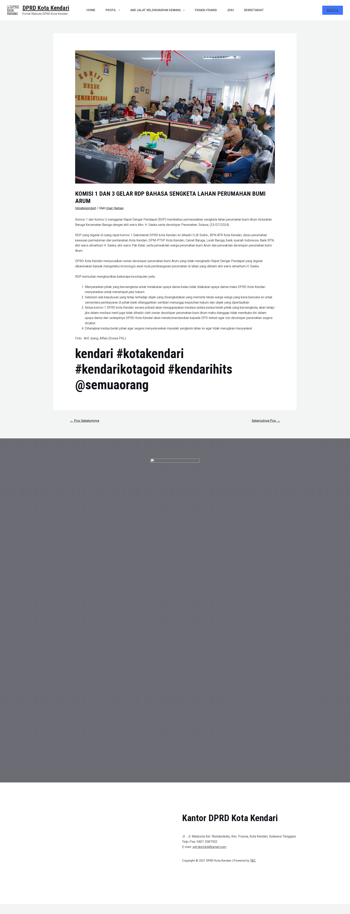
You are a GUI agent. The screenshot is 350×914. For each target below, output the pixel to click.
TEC (253, 860)
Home (90, 10)
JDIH (230, 10)
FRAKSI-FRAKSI (206, 10)
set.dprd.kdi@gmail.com (209, 847)
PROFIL (111, 10)
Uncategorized (85, 208)
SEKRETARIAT (254, 10)
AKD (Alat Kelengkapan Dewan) (155, 10)
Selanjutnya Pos (266, 421)
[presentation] (118, 10)
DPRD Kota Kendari (45, 7)
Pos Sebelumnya (84, 421)
